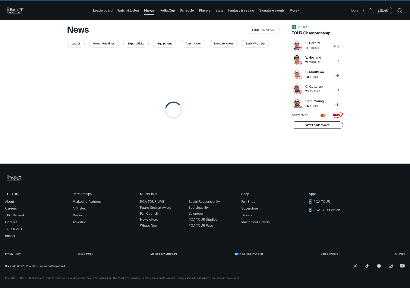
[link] (317, 30)
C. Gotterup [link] (314, 86)
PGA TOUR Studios (203, 219)
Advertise (80, 222)
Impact (10, 236)
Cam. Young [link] (314, 101)
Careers (11, 208)
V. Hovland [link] (313, 57)
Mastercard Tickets (255, 222)
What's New (148, 225)
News (149, 10)
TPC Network (15, 215)
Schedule (187, 10)
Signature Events (272, 10)
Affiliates (79, 208)
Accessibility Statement (163, 253)
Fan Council (149, 213)
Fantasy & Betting (241, 10)
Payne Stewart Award (155, 207)
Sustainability (199, 207)
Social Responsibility (204, 201)
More (295, 11)
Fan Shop (248, 201)
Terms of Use (85, 253)
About (9, 201)
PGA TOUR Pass (201, 225)
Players (204, 10)
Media (77, 215)
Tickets (246, 215)
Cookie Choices (329, 253)
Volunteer (196, 213)
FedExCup (167, 10)
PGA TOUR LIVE (152, 201)
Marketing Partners (87, 201)
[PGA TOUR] (15, 10)
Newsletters (149, 219)
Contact (11, 222)
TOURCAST (13, 229)
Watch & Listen (128, 10)
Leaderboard (102, 10)
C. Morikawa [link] (314, 72)
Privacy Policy (12, 253)
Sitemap (400, 253)
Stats (219, 10)
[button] (264, 30)
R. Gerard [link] (312, 43)
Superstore (249, 208)
